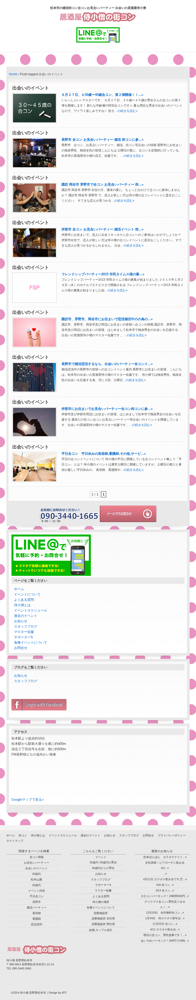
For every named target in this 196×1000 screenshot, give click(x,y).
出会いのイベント (36, 868)
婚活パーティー (36, 907)
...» (165, 873)
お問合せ (20, 648)
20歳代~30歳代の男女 (103, 862)
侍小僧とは (22, 605)
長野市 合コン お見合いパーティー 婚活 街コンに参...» (102, 139)
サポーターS (23, 637)
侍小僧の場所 (100, 901)
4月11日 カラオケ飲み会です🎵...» (165, 879)
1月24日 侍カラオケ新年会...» (165, 918)
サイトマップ (14, 840)
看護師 (36, 918)
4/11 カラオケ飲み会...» (165, 929)
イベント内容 (36, 890)
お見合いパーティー (36, 862)
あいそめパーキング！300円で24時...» (165, 940)
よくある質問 (24, 600)
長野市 (36, 901)
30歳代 (36, 885)
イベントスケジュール (30, 610)
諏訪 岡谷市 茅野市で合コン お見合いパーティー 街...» (102, 184)
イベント (100, 857)
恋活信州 (36, 924)
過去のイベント (25, 616)
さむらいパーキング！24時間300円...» (165, 896)
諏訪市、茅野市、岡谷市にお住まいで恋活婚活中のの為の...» (107, 319)
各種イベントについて (30, 642)
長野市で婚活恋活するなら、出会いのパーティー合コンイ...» (107, 364)
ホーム (19, 589)
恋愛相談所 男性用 (103, 924)
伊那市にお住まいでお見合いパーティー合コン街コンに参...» (107, 409)
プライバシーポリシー (172, 835)
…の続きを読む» (126, 111)
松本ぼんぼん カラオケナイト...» (165, 857)
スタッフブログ (25, 626)
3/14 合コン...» (165, 890)
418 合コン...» (165, 884)
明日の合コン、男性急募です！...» (165, 935)
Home (13, 74)
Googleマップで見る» (27, 799)
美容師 (36, 913)
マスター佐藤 (24, 632)
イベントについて (27, 594)
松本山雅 (36, 879)
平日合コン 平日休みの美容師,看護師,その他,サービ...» (104, 454)
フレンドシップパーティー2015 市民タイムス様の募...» (103, 274)
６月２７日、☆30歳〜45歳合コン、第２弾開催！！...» (102, 95)
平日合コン (37, 896)
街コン (23, 835)
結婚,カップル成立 (100, 929)
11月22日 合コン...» (165, 923)
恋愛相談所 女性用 (103, 918)
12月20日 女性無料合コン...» (165, 912)
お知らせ (20, 621)
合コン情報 (37, 857)
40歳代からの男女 (103, 867)
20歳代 (36, 873)
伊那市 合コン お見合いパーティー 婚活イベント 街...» (102, 229)
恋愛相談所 (101, 913)
